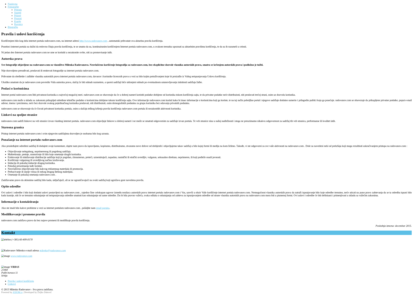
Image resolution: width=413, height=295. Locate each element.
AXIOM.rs (17, 292)
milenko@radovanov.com (53, 250)
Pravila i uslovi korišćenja (21, 281)
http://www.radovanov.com (93, 40)
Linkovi (12, 284)
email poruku (102, 208)
